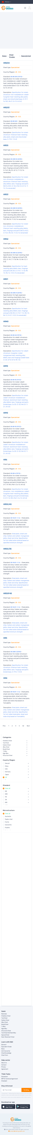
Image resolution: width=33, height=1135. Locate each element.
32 (23, 726)
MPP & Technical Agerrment (9, 1079)
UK (16, 72)
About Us (4, 1063)
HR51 (5, 279)
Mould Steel (4, 1024)
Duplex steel (8, 819)
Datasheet (4, 1076)
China (6, 766)
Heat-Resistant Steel (7, 1037)
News (3, 1049)
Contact (3, 1065)
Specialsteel (26, 56)
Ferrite (7, 822)
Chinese (7, 2)
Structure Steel (6, 1031)
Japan (7, 774)
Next (28, 726)
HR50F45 (7, 593)
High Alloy (4, 1028)
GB (6, 791)
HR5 (5, 638)
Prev (4, 726)
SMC (6, 794)
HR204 (6, 63)
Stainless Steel (5, 1016)
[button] (8, 1106)
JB (6, 799)
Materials (4, 1014)
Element (3, 1044)
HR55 (5, 145)
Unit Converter (5, 1051)
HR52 (5, 239)
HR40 (5, 321)
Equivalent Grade (6, 1047)
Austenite (8, 816)
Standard (4, 1081)
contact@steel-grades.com (17, 1131)
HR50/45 (7, 504)
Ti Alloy (3, 1026)
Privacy (3, 1067)
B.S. (20, 72)
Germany (8, 772)
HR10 (5, 366)
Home (4, 56)
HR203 (6, 107)
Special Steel (5, 1035)
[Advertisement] (16, 30)
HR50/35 (7, 549)
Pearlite (7, 827)
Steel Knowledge (6, 1053)
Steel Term (4, 1055)
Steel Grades (12, 56)
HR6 (5, 460)
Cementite (8, 825)
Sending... (27, 1090)
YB (6, 797)
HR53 (5, 194)
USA (6, 769)
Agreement (4, 1069)
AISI (6, 802)
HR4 (5, 678)
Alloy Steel (4, 1022)
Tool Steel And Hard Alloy (8, 1033)
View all (7, 763)
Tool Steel (4, 1018)
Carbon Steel (5, 1020)
